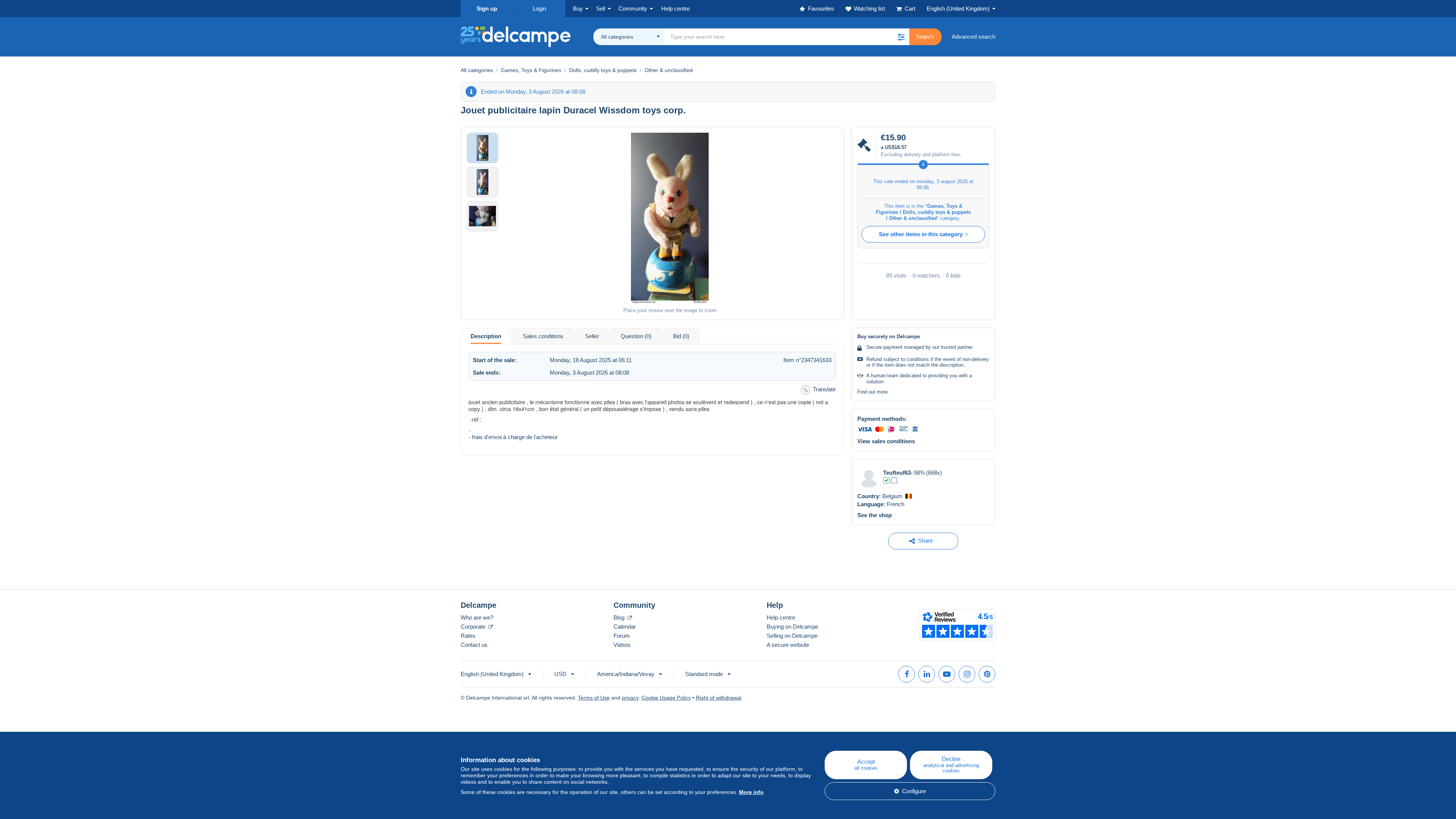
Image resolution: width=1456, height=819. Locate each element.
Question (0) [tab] (636, 336)
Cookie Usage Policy (666, 698)
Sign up (487, 8)
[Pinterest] (987, 674)
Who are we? (477, 617)
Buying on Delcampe (792, 626)
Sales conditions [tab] (543, 336)
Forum (621, 635)
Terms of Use (594, 698)
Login (539, 8)
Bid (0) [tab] (681, 336)
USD (560, 674)
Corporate (474, 626)
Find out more (872, 392)
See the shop (874, 515)
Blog (619, 617)
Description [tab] (486, 336)
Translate (824, 389)
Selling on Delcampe (792, 635)
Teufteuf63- (898, 472)
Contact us (474, 645)
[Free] (894, 480)
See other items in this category (921, 234)
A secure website (788, 645)
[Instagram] (967, 674)
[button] (901, 36)
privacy (630, 698)
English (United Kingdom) (958, 8)
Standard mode (704, 674)
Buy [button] (578, 8)
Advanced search (973, 36)
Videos (622, 645)
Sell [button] (600, 8)
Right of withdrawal (718, 698)
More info (751, 792)
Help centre (781, 617)
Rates (468, 635)
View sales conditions (886, 441)
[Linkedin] (926, 674)
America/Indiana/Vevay (625, 674)
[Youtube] (946, 674)
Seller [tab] (592, 336)
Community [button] (632, 8)
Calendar (624, 626)
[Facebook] (906, 674)
